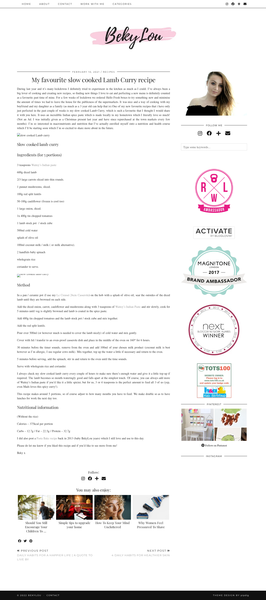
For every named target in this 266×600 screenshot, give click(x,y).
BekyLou (34, 595)
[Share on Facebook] (20, 541)
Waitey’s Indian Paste (127, 307)
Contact (65, 3)
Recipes (109, 72)
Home (26, 3)
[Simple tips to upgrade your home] (74, 507)
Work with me (92, 3)
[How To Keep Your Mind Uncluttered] (112, 507)
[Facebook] (233, 4)
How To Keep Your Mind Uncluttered (112, 525)
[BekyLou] (133, 32)
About (44, 3)
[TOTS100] (214, 397)
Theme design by (231, 595)
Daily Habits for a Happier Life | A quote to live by (55, 555)
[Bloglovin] (239, 4)
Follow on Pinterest (215, 445)
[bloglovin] (218, 133)
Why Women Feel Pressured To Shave (151, 525)
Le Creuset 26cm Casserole (73, 295)
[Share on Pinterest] (31, 541)
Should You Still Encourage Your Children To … (36, 527)
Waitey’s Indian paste (43, 165)
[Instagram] (227, 4)
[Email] (245, 4)
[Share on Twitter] (25, 541)
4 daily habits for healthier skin (141, 553)
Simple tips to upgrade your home (74, 525)
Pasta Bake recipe (47, 438)
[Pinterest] (197, 424)
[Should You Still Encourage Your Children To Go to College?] (36, 507)
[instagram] (200, 133)
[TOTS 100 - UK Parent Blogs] (214, 385)
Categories (122, 3)
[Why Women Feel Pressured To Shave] (151, 507)
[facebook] (209, 133)
